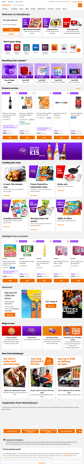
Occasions (51, 9)
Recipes (33, 9)
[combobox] (45, 5)
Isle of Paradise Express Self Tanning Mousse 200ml (43, 263)
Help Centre (11, 1)
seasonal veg (7, 457)
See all (78, 88)
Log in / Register (77, 1)
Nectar (21, 9)
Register (11, 34)
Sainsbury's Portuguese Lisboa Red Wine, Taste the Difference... (9, 115)
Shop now (6, 195)
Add (10, 137)
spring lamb (67, 453)
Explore (4, 1)
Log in (11, 30)
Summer (58, 9)
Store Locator (19, 1)
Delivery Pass (42, 9)
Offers (27, 9)
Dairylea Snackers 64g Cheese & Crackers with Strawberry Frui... (9, 263)
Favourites (14, 9)
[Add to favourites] (17, 93)
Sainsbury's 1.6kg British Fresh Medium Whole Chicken (27, 115)
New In (65, 9)
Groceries (5, 9)
